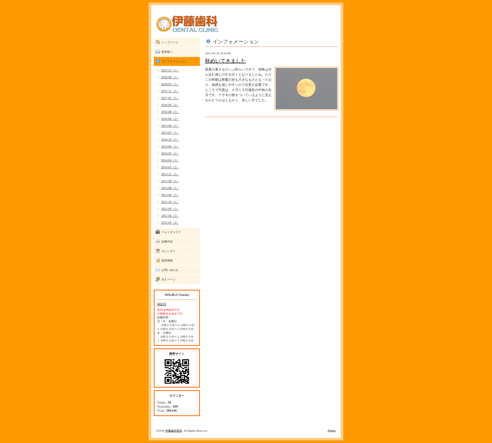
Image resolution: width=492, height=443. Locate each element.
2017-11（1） (170, 91)
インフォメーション (174, 61)
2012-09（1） (170, 209)
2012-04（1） (170, 216)
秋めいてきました (225, 61)
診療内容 (167, 241)
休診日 (161, 304)
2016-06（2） (170, 119)
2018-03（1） (170, 84)
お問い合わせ (169, 269)
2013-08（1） (170, 188)
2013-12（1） (170, 174)
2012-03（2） (170, 223)
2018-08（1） (170, 77)
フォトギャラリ (171, 232)
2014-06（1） (170, 146)
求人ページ (168, 279)
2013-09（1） (170, 181)
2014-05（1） (170, 153)
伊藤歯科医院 (173, 430)
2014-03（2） (170, 167)
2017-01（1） (170, 98)
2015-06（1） (170, 126)
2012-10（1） (170, 202)
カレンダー (168, 251)
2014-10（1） (170, 140)
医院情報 (167, 260)
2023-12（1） (170, 70)
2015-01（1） (170, 133)
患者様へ (167, 51)
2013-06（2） (170, 195)
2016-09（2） (170, 105)
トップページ (169, 42)
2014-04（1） (170, 160)
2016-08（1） (170, 112)
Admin (331, 430)
